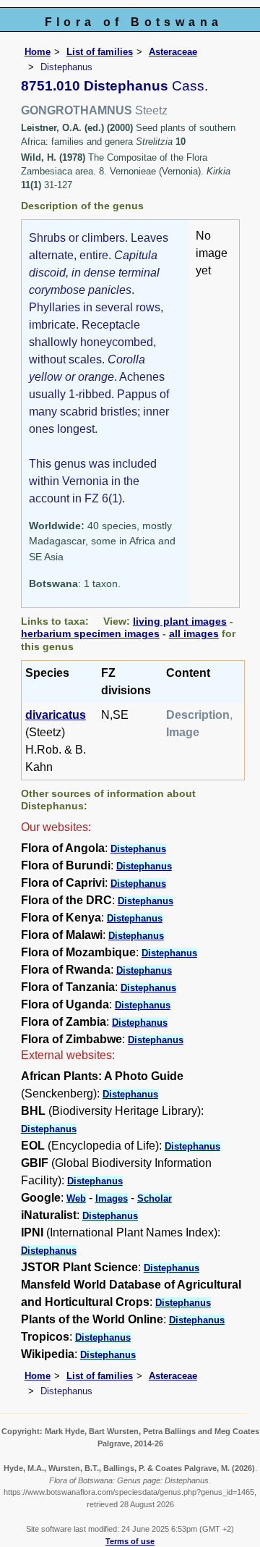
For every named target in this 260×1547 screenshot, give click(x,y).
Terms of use (130, 1541)
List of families (99, 51)
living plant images (180, 621)
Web (76, 1198)
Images (111, 1198)
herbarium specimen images (90, 633)
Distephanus (138, 848)
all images (194, 633)
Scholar (154, 1198)
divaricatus (55, 715)
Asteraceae (173, 51)
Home (38, 51)
